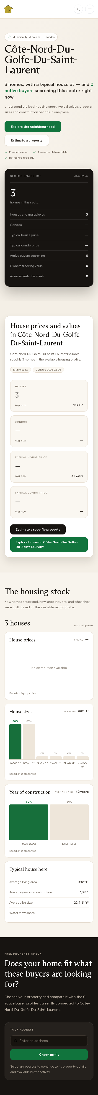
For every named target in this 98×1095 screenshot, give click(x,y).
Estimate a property (26, 140)
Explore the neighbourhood (33, 126)
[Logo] (8, 9)
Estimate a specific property (38, 529)
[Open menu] (89, 9)
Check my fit (49, 1054)
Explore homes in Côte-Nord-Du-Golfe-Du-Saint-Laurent (47, 544)
